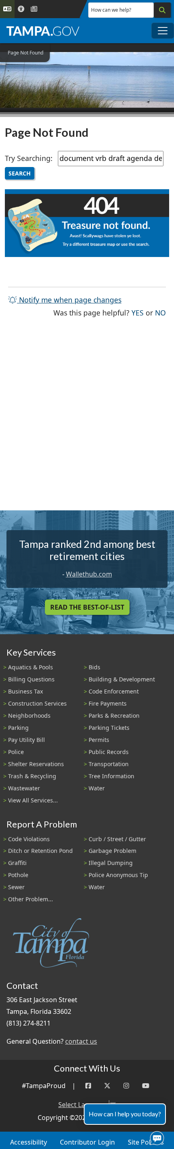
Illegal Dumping (111, 863)
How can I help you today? (125, 1114)
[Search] (162, 10)
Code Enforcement (114, 691)
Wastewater (24, 788)
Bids (94, 667)
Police (16, 752)
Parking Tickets (109, 727)
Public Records (109, 752)
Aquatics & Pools (30, 667)
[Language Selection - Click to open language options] (7, 9)
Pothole (18, 875)
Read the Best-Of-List (87, 607)
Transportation (109, 764)
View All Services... (33, 800)
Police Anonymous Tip (118, 875)
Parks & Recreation (114, 715)
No (160, 312)
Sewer (16, 887)
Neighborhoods (29, 715)
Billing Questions (31, 679)
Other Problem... (30, 899)
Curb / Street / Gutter (117, 839)
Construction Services (37, 703)
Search (19, 173)
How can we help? (111, 9)
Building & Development (122, 679)
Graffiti (17, 863)
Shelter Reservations (36, 764)
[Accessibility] (21, 9)
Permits (99, 740)
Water (97, 788)
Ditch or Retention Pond (40, 850)
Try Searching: (29, 158)
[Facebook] (88, 1086)
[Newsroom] (34, 9)
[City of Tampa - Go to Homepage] (42, 30)
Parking (18, 727)
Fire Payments (108, 703)
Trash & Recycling (32, 776)
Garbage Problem (112, 850)
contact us (81, 1041)
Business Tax (25, 691)
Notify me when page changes (69, 300)
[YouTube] (146, 1086)
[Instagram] (126, 1086)
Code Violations (29, 839)
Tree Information (111, 776)
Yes (138, 312)
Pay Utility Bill (26, 740)
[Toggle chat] (155, 1136)
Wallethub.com (89, 574)
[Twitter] (107, 1086)
